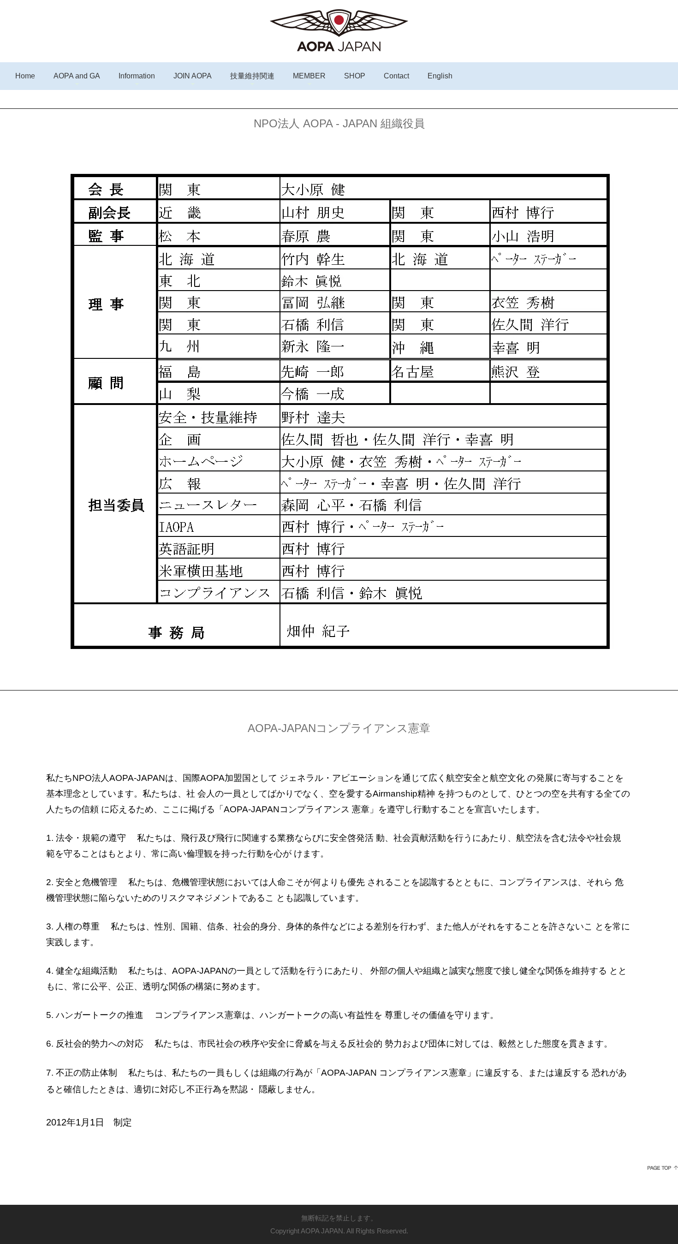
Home (25, 76)
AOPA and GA (77, 76)
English (440, 76)
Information (137, 76)
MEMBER (309, 76)
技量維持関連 (252, 76)
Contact (396, 76)
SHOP (354, 76)
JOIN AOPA (192, 76)
